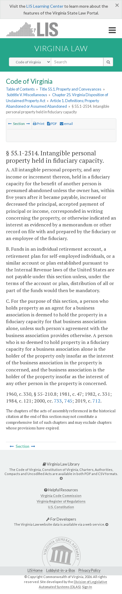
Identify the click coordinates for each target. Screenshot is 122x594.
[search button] (108, 61)
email (68, 123)
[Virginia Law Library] (61, 478)
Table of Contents (20, 89)
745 (68, 400)
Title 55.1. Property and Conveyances (70, 89)
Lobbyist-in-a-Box (60, 570)
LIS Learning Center (44, 6)
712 (96, 400)
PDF (53, 123)
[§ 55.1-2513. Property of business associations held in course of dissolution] (10, 123)
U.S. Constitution (61, 507)
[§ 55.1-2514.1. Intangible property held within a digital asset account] (28, 123)
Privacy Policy (89, 570)
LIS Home (35, 570)
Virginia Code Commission (61, 496)
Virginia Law (61, 48)
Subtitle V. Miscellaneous (27, 94)
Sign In (87, 587)
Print (40, 123)
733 (58, 400)
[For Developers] (106, 524)
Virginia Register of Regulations (61, 501)
